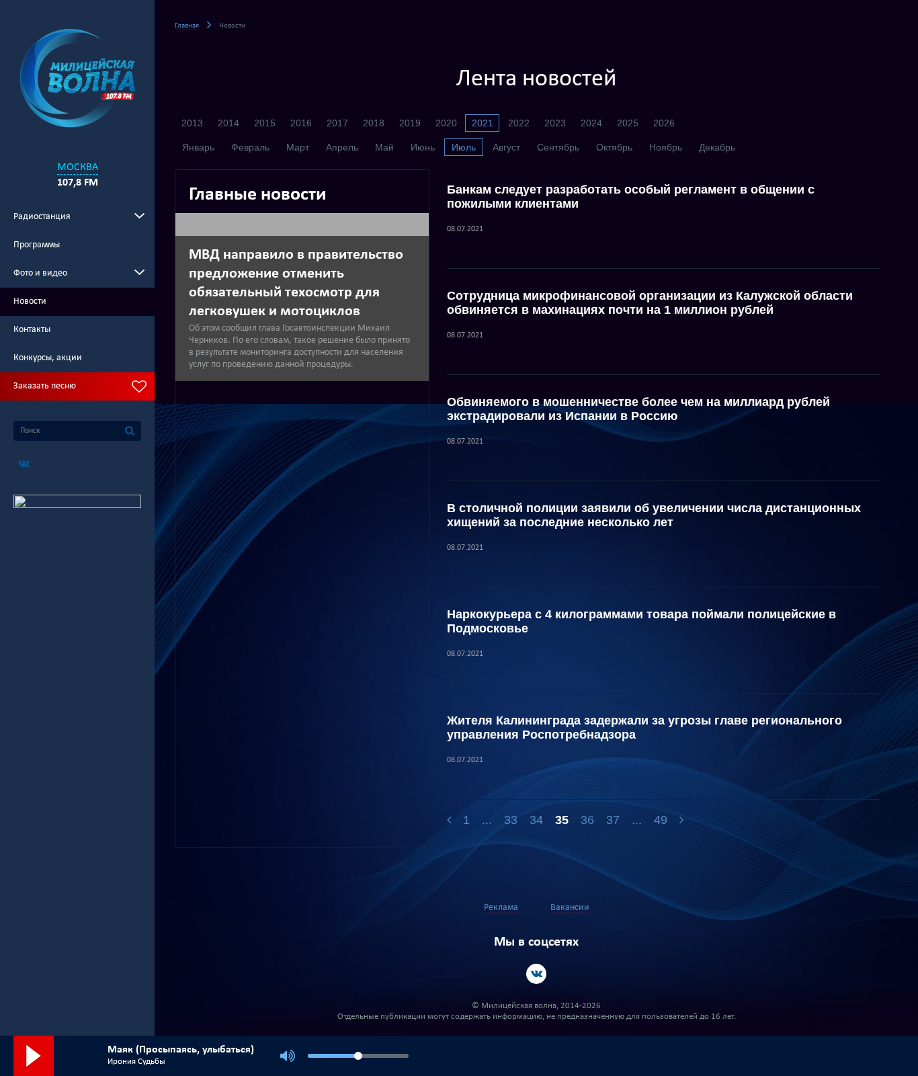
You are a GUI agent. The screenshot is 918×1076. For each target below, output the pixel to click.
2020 (446, 123)
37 (613, 820)
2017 (337, 123)
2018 (373, 123)
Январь (198, 147)
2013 (192, 123)
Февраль (250, 147)
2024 (591, 123)
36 (587, 820)
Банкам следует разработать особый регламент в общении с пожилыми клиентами (631, 196)
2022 (519, 123)
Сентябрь (558, 147)
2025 (627, 123)
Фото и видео (40, 273)
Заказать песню (44, 386)
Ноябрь (665, 147)
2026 (664, 123)
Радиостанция (42, 217)
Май (384, 147)
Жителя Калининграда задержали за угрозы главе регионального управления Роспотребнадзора (644, 727)
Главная (187, 26)
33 (510, 820)
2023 (555, 123)
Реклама (501, 908)
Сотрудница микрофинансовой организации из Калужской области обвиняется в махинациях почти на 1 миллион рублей (650, 303)
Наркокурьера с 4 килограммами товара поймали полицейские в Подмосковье (641, 621)
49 (660, 820)
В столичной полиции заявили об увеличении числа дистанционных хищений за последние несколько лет (654, 515)
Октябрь (614, 147)
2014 (228, 123)
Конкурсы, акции (47, 358)
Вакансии (569, 908)
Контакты (31, 330)
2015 (265, 123)
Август (506, 147)
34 (536, 820)
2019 (410, 123)
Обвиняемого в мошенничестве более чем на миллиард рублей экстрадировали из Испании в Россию (638, 409)
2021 (482, 123)
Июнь (423, 147)
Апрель (342, 147)
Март (297, 147)
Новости (29, 301)
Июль (464, 147)
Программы (36, 245)
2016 (301, 123)
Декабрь (717, 147)
